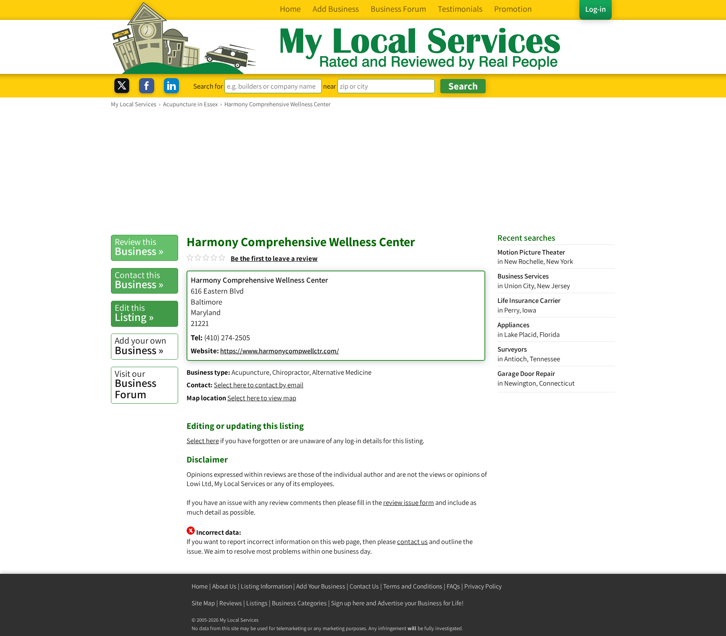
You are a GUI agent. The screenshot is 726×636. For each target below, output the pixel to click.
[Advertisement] (363, 171)
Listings (257, 603)
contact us (412, 541)
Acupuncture (250, 372)
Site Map (203, 603)
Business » (139, 247)
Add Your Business (320, 586)
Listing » (134, 313)
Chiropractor (290, 372)
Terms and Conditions (412, 586)
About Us (224, 586)
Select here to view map (261, 397)
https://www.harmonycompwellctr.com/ (279, 350)
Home (200, 586)
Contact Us (364, 586)
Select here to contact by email (258, 384)
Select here (203, 440)
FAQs (453, 586)
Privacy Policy (483, 586)
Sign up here (348, 603)
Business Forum (135, 385)
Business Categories (299, 603)
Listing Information (266, 586)
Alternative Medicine (341, 372)
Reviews (230, 603)
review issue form (408, 502)
